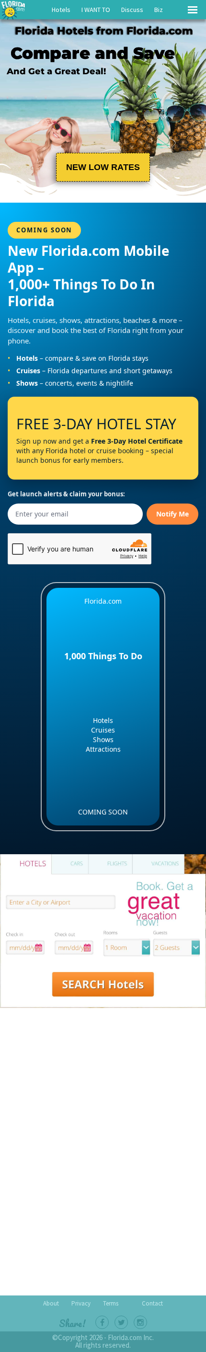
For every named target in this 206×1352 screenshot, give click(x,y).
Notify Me (172, 513)
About (51, 1303)
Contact (152, 1303)
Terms (110, 1303)
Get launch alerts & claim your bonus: (66, 494)
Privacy (81, 1303)
